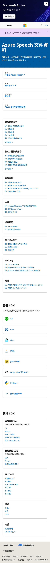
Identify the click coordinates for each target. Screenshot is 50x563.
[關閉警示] (46, 4)
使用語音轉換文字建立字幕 (17, 244)
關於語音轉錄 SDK (11, 464)
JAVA (12, 351)
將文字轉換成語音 (11, 484)
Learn (7, 514)
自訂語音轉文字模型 (15, 138)
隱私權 (38, 556)
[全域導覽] (2, 25)
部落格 (23, 556)
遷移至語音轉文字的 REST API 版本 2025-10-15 (25, 285)
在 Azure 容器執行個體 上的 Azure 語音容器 (24, 271)
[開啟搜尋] (41, 25)
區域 (6, 511)
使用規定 (21, 560)
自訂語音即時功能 (14, 191)
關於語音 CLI (12, 212)
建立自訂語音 (12, 162)
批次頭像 (8, 494)
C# (11, 319)
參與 (32, 556)
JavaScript (15, 361)
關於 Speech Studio (15, 209)
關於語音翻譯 (12, 226)
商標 (28, 560)
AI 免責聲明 (6, 556)
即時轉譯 (11, 129)
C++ (12, 329)
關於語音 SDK (10, 85)
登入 (46, 25)
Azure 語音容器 (13, 265)
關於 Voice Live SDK (12, 440)
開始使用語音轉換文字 (16, 126)
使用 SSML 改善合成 (15, 159)
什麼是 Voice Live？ (15, 182)
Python (13, 383)
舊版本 (15, 556)
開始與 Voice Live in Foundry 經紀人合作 (23, 188)
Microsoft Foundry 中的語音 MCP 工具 (22, 206)
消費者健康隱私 (7, 560)
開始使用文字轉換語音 (16, 156)
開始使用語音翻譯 (14, 229)
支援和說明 (9, 529)
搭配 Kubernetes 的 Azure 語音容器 (21, 268)
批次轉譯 (11, 135)
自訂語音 (8, 487)
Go (11, 340)
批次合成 (8, 491)
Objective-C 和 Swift (19, 372)
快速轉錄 (11, 132)
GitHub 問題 (9, 532)
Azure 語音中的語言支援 (15, 107)
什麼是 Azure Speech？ (15, 75)
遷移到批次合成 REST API (17, 288)
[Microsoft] (25, 25)
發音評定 (11, 250)
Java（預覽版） (10, 434)
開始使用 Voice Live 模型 (17, 185)
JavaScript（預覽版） (13, 437)
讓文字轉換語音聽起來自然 (17, 165)
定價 (6, 508)
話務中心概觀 (12, 247)
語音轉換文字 (10, 478)
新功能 (7, 96)
